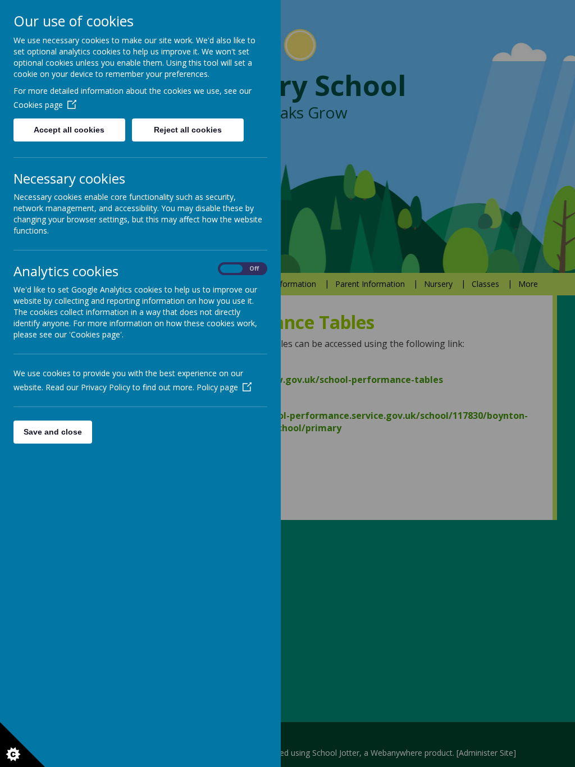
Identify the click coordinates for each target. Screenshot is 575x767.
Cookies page (38, 104)
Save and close (53, 431)
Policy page (217, 387)
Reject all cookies (188, 129)
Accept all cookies (69, 129)
